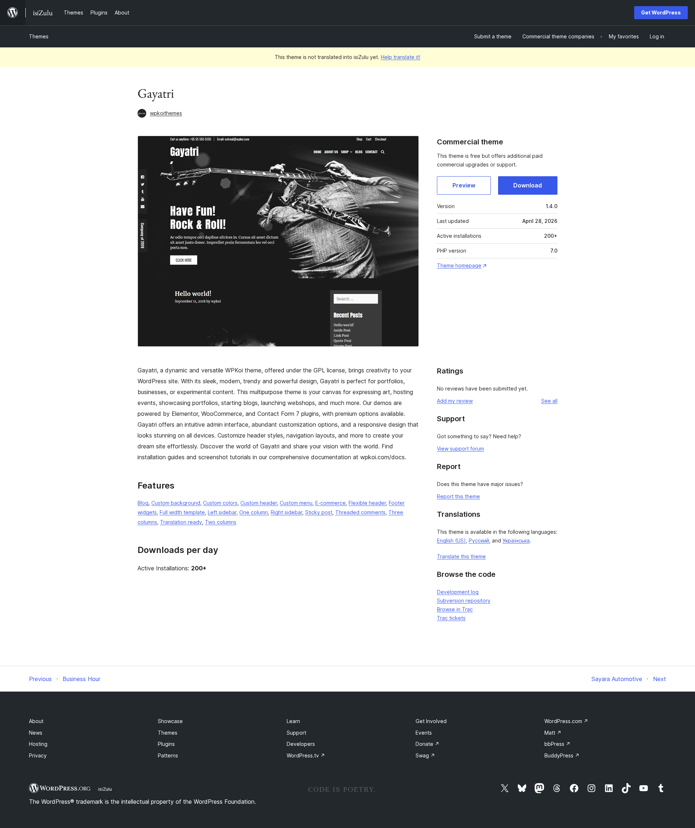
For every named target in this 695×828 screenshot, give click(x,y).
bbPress (557, 744)
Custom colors (220, 503)
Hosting (38, 744)
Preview (463, 185)
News (35, 733)
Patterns (168, 755)
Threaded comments (360, 512)
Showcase (170, 721)
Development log (458, 592)
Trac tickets (451, 618)
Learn (293, 721)
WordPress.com (566, 721)
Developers (301, 744)
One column (253, 512)
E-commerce (330, 503)
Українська (516, 540)
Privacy (38, 755)
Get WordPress (661, 12)
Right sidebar (286, 512)
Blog (143, 503)
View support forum (460, 448)
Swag (425, 755)
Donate (427, 744)
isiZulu (105, 789)
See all (549, 401)
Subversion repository (463, 600)
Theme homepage (459, 265)
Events (424, 733)
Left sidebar (222, 512)
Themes (39, 36)
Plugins (166, 744)
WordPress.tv (306, 755)
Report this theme (458, 496)
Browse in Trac (455, 609)
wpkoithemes (166, 113)
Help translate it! (400, 57)
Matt (552, 733)
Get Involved (431, 721)
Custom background (175, 503)
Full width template (182, 512)
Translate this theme (461, 556)
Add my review (455, 401)
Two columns (220, 522)
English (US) (451, 540)
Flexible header (367, 503)
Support (296, 733)
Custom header (258, 503)
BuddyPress (562, 755)
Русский (479, 540)
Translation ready (181, 522)
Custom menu (296, 503)
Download (527, 185)
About (36, 721)
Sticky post (318, 512)
